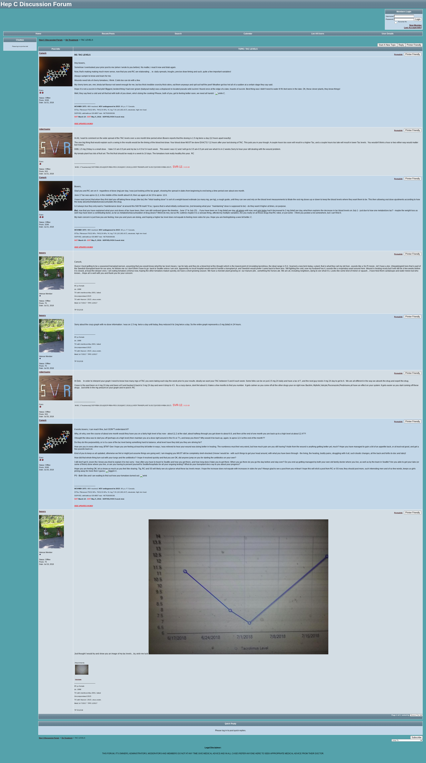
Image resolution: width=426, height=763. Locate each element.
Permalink (398, 54)
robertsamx (44, 129)
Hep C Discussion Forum (51, 40)
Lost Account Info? (413, 27)
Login (418, 19)
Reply (401, 45)
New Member (415, 25)
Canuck (42, 53)
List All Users (317, 33)
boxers (42, 253)
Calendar (248, 33)
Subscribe (416, 737)
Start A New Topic (387, 45)
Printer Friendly (414, 45)
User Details (388, 33)
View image (78, 679)
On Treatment (71, 40)
